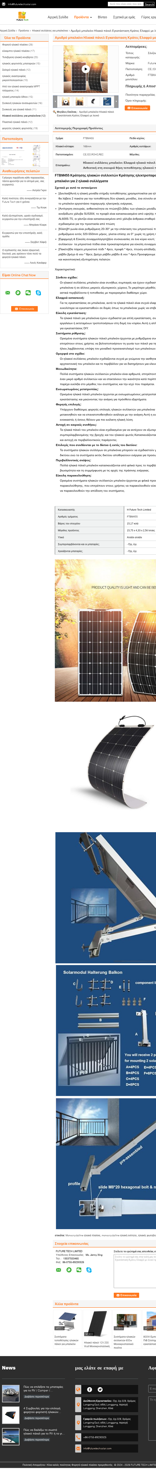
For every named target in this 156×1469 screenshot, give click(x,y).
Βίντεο (102, 17)
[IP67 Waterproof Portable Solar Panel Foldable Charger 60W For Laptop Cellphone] (86, 69)
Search (149, 4)
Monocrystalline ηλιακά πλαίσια (83, 1235)
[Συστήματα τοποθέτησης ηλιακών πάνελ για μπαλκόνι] (67, 1321)
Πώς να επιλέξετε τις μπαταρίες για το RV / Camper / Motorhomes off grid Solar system (43, 1389)
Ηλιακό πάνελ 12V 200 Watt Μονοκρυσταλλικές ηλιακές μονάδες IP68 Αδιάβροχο (97, 1348)
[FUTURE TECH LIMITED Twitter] (100, 1389)
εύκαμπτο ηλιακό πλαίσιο (16, 50)
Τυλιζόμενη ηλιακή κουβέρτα (17, 57)
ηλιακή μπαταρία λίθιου (15, 96)
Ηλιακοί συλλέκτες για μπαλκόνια (50, 30)
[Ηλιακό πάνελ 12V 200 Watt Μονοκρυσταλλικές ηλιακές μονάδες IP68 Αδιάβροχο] (97, 1324)
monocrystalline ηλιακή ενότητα (119, 1235)
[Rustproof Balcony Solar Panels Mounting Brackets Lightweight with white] (79, 101)
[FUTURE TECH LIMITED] (22, 15)
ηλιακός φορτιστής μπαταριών (18, 63)
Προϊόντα (81, 17)
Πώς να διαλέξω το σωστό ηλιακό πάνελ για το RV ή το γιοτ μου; (44, 1432)
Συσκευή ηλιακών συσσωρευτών (19, 103)
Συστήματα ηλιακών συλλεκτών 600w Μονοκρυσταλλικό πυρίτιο (124, 1342)
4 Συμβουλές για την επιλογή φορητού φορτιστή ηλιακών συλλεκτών (42, 1410)
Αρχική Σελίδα (58, 17)
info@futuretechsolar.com (22, 4)
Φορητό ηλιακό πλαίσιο (15, 44)
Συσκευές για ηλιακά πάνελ (16, 109)
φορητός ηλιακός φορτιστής (17, 128)
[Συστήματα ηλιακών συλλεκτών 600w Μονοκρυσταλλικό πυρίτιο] (127, 1321)
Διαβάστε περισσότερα (37, 1396)
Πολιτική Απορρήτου (34, 1464)
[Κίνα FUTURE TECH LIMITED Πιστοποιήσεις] (12, 155)
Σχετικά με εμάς (124, 17)
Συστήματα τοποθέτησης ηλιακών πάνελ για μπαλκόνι (66, 1340)
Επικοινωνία (139, 108)
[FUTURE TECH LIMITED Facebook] (89, 1389)
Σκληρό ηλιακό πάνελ (13, 69)
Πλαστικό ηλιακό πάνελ (14, 121)
